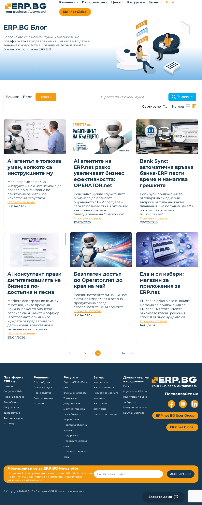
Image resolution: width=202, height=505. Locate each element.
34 (123, 353)
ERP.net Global (75, 12)
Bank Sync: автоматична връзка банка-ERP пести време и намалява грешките (167, 173)
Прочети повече (21, 202)
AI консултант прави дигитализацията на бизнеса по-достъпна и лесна (34, 283)
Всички (12, 97)
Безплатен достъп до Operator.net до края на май (98, 280)
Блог (27, 97)
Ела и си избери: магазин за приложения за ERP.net (162, 283)
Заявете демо (160, 497)
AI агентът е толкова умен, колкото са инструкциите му (34, 167)
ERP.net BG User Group (175, 415)
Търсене (185, 97)
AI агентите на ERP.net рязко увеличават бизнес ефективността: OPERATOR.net (99, 173)
